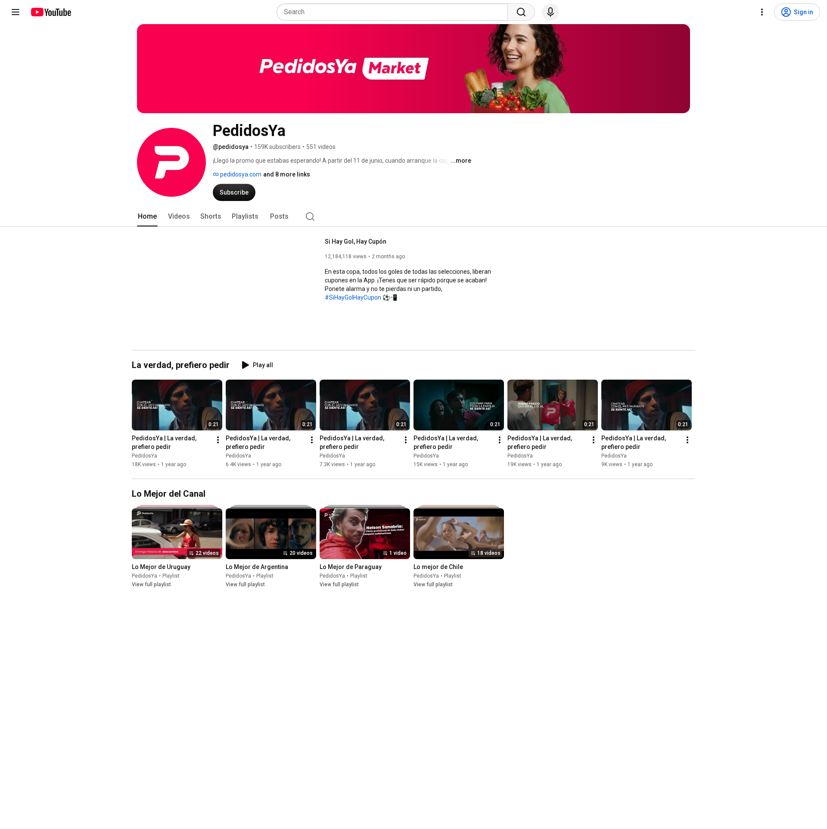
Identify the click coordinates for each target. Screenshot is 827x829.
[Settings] (762, 12)
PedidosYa (144, 456)
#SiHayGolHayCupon (353, 297)
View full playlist (151, 585)
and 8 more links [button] (286, 174)
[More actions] (218, 440)
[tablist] (413, 216)
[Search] (521, 12)
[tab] (147, 216)
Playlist (171, 576)
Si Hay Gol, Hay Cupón (355, 241)
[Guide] (15, 12)
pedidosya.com (240, 174)
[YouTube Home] (50, 12)
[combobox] (395, 12)
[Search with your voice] (550, 12)
